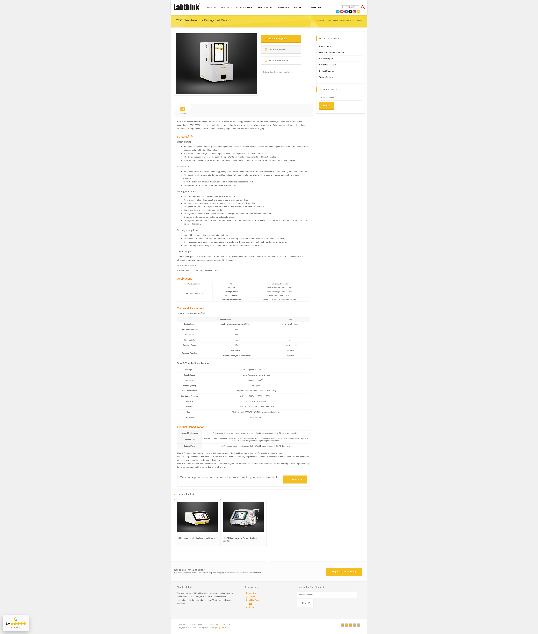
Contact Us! (297, 479)
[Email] (358, 11)
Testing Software (326, 77)
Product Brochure (278, 60)
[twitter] (350, 11)
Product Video (277, 49)
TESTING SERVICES (244, 7)
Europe (252, 597)
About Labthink (185, 587)
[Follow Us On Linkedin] (346, 625)
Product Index (325, 46)
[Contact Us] (342, 625)
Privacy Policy (214, 625)
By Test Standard (326, 71)
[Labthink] (187, 10)
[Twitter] (354, 625)
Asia (250, 603)
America (252, 593)
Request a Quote (278, 38)
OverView (182, 113)
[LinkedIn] (338, 11)
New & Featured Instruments (332, 52)
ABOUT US (299, 7)
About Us (192, 625)
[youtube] (342, 11)
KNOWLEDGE (284, 7)
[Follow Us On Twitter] (354, 625)
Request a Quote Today (343, 571)
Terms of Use (227, 625)
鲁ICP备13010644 (222, 628)
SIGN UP (305, 603)
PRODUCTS (211, 7)
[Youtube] (350, 625)
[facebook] (346, 11)
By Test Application (327, 65)
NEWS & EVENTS (265, 7)
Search (326, 105)
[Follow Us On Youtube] (350, 625)
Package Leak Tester (283, 72)
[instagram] (354, 11)
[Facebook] (358, 625)
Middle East (254, 600)
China (251, 607)
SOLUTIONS (226, 7)
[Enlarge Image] (216, 90)
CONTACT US (315, 7)
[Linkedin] (346, 625)
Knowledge (202, 625)
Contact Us (182, 625)
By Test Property (326, 58)
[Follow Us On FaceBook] (358, 625)
